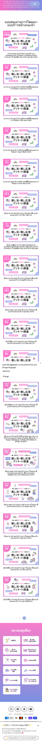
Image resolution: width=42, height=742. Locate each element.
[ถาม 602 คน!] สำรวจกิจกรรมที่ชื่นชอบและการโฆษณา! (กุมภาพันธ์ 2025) (21, 151)
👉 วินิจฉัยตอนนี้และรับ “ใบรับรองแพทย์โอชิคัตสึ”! (21, 738)
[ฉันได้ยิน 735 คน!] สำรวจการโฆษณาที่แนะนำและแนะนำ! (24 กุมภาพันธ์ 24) (21, 600)
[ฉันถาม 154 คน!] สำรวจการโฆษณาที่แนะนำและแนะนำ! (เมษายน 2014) (21, 537)
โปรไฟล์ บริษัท (17, 714)
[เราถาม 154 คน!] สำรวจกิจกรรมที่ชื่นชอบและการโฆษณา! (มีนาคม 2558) (21, 119)
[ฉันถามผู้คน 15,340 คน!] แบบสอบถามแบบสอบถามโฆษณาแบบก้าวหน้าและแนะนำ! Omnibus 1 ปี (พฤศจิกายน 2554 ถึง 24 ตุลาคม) (21, 246)
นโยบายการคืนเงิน (28, 714)
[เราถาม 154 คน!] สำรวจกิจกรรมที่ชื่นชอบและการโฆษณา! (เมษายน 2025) (21, 88)
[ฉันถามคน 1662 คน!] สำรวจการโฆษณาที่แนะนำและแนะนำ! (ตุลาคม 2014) (21, 311)
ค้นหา (10, 714)
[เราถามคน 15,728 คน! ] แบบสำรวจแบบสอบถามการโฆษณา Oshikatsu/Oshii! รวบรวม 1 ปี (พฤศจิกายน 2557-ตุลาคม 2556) (21, 55)
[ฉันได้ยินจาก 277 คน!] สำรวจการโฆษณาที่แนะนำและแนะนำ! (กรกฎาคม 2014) (21, 405)
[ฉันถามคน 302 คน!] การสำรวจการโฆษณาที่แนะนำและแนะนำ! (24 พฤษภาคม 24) (21, 505)
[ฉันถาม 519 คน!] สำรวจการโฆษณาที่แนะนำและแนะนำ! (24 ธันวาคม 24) (21, 214)
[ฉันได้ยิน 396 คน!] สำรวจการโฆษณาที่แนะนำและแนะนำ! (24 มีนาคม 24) (21, 569)
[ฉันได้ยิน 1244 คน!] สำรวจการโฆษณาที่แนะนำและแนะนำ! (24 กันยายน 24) (21, 342)
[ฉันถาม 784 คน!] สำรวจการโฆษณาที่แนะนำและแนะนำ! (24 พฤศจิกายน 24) (21, 279)
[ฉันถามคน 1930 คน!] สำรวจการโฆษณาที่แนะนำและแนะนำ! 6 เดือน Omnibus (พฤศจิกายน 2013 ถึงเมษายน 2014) (21, 473)
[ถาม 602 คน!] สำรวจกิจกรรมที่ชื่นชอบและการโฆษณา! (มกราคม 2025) (21, 182)
